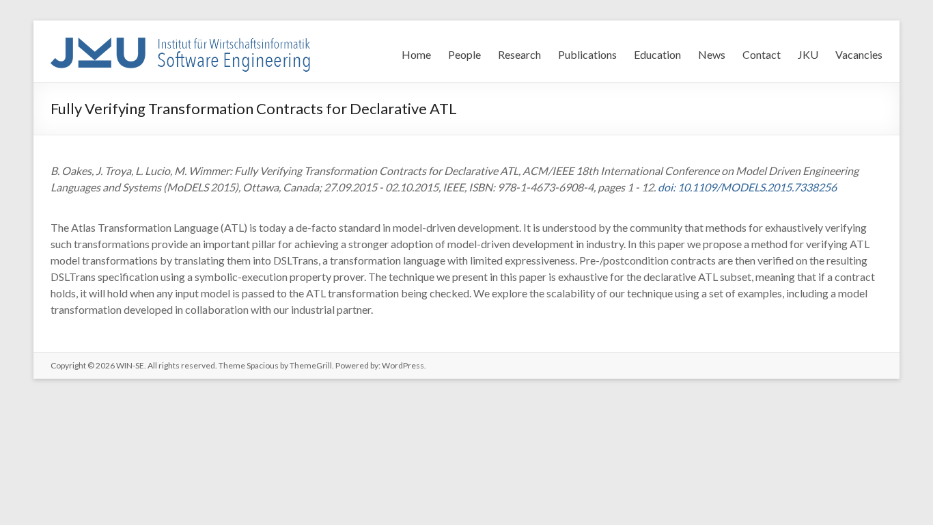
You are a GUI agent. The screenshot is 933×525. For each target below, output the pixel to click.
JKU (808, 54)
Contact (761, 54)
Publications (587, 54)
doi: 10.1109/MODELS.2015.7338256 (747, 186)
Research (519, 54)
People (464, 54)
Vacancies (858, 54)
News (711, 54)
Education (657, 54)
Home (416, 54)
